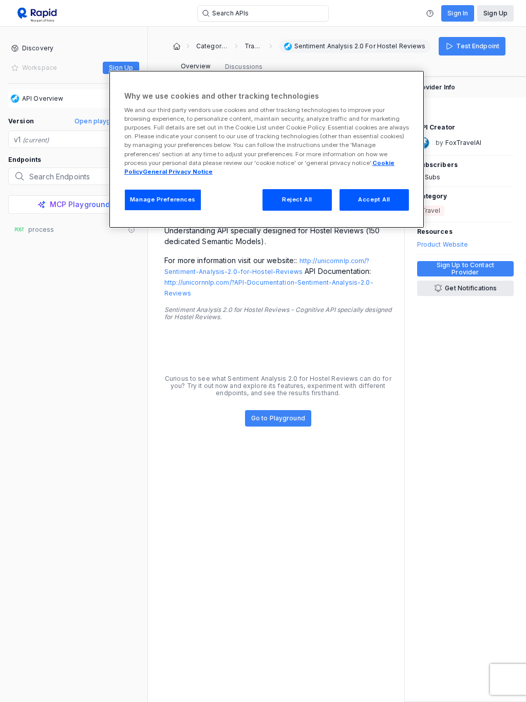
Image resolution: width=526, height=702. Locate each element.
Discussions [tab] (243, 66)
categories (212, 46)
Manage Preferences (163, 199)
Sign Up (495, 13)
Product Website (442, 244)
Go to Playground (278, 418)
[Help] (430, 13)
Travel (253, 46)
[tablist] (222, 67)
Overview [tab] (196, 66)
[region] (266, 149)
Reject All (297, 199)
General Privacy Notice (178, 171)
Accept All (374, 199)
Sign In (457, 13)
